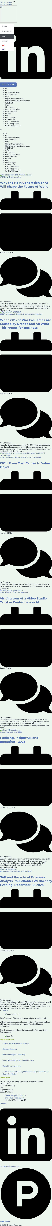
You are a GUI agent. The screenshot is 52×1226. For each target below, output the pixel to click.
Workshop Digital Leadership (13, 1055)
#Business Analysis (12, 92)
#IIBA (7, 105)
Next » (5, 1010)
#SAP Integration (12, 124)
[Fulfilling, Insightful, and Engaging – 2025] (10, 730)
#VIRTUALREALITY (13, 126)
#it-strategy (9, 107)
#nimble (8, 113)
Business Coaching (9, 1049)
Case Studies (6, 31)
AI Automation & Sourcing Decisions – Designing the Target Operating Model (25, 1072)
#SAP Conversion (12, 122)
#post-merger (10, 117)
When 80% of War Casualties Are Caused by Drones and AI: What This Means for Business (25, 323)
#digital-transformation (14, 99)
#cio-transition (11, 94)
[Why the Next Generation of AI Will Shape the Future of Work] (15, 175)
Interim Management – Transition (15, 1043)
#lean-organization (12, 109)
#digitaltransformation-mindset (17, 101)
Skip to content (6, 2)
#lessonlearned (11, 111)
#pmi (6, 115)
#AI (6, 90)
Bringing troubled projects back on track (18, 1060)
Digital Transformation (11, 1066)
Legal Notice (5, 1221)
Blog (4, 36)
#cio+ (7, 97)
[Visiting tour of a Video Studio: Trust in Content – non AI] (11, 590)
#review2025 (10, 119)
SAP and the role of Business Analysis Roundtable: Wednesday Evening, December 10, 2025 (26, 881)
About (4, 41)
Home (4, 27)
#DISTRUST (10, 103)
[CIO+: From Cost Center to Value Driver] (26, 455)
